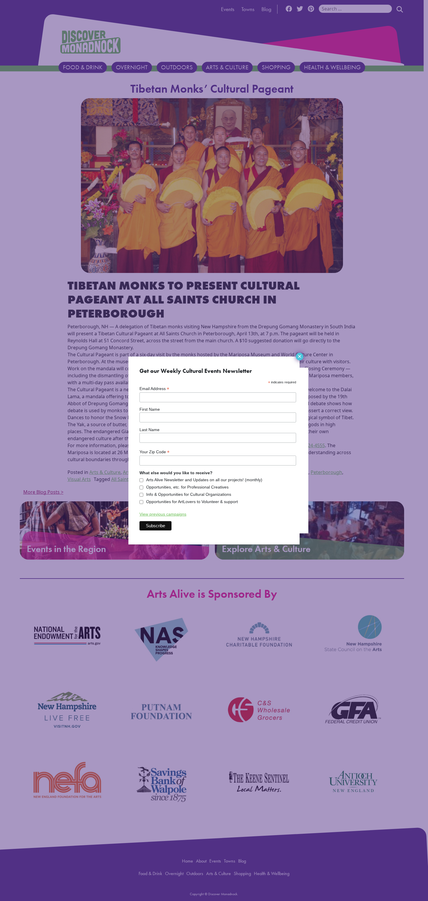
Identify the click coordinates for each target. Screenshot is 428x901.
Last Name (149, 429)
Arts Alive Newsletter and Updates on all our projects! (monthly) (204, 479)
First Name (149, 409)
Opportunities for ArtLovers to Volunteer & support (192, 501)
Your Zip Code (154, 452)
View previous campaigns (162, 514)
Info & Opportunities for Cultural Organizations (188, 494)
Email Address (154, 389)
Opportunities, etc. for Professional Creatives (187, 487)
